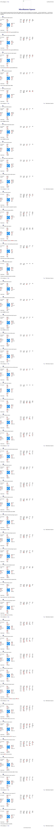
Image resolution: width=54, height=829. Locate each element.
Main (8, 1)
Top (44, 103)
